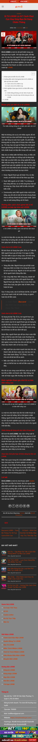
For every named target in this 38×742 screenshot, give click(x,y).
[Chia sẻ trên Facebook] (13, 506)
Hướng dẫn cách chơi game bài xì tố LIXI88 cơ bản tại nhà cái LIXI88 (18, 80)
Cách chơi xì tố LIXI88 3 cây (15, 86)
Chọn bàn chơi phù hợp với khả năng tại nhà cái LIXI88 (20, 96)
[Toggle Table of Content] (32, 74)
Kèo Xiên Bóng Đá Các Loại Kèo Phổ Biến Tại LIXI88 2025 (21, 569)
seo (27, 28)
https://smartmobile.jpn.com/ (21, 718)
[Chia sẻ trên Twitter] (17, 506)
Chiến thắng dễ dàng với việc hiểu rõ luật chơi (20, 93)
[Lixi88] (19, 6)
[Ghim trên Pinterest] (24, 506)
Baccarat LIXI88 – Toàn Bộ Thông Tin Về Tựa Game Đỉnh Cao (10, 533)
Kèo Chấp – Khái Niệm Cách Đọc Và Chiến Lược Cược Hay (20, 578)
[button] (3, 6)
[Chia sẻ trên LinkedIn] (28, 506)
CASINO (19, 13)
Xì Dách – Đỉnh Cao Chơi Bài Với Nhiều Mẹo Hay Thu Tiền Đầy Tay (28, 533)
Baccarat (22, 302)
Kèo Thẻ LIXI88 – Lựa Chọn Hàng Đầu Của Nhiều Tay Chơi (21, 561)
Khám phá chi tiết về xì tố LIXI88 (14, 77)
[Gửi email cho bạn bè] (20, 506)
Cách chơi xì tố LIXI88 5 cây (15, 83)
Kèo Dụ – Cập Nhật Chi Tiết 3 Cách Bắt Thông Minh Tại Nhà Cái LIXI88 (21, 553)
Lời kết (6, 100)
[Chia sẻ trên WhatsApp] (10, 506)
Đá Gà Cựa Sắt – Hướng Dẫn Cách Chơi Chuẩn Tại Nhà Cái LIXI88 (22, 586)
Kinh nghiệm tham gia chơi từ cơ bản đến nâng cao (18, 90)
